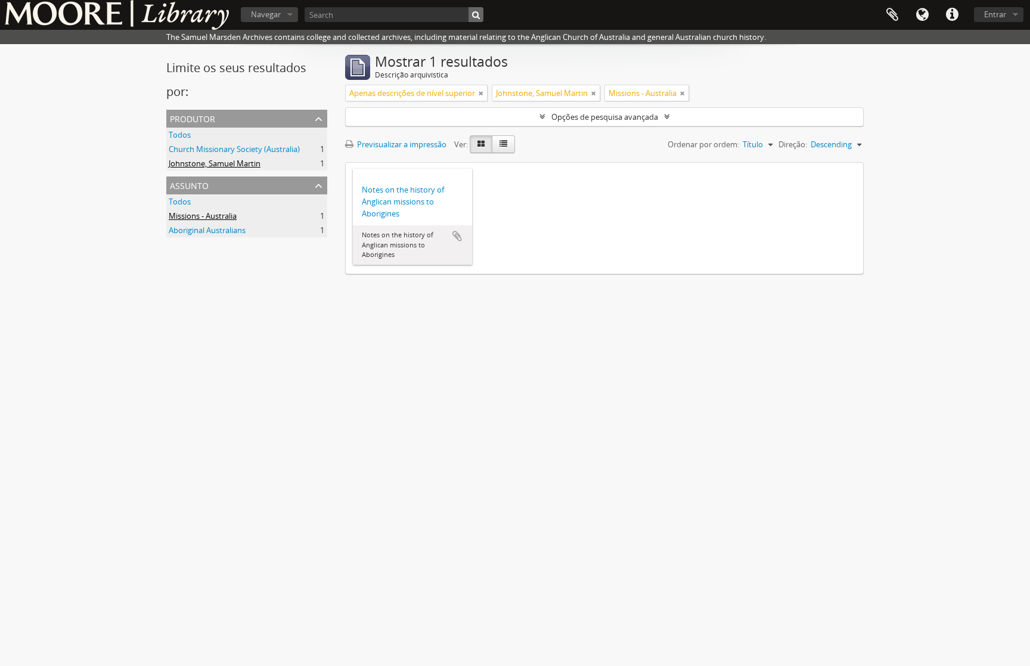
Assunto (189, 184)
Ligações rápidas (952, 15)
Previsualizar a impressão (400, 144)
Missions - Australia (203, 215)
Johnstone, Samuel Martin (214, 163)
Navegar (266, 14)
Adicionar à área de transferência (457, 236)
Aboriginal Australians (207, 230)
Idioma (922, 15)
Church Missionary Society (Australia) (234, 149)
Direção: (792, 144)
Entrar (995, 14)
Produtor (192, 118)
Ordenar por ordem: (703, 144)
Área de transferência (892, 15)
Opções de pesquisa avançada (604, 116)
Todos (180, 134)
